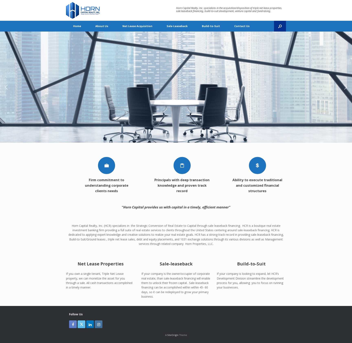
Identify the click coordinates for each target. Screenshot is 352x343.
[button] (280, 26)
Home (77, 26)
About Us (101, 26)
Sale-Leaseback (177, 26)
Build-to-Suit (211, 26)
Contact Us (242, 26)
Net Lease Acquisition (137, 26)
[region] (176, 87)
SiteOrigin (172, 334)
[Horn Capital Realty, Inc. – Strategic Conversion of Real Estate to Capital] (83, 10)
